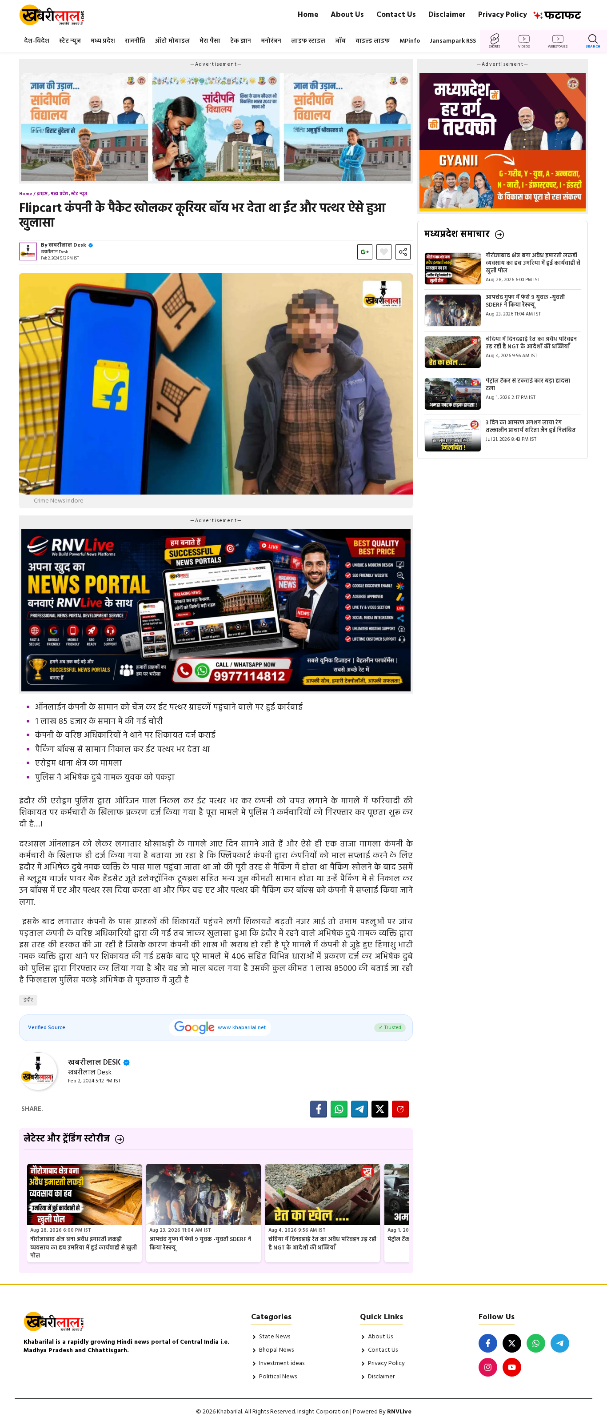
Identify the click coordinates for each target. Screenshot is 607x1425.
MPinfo (409, 41)
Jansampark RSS (453, 41)
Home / (27, 194)
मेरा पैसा (210, 41)
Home (308, 15)
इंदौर (28, 1000)
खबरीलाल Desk (67, 245)
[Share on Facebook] (318, 1109)
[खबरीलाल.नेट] (57, 15)
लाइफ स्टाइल (308, 41)
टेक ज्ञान (240, 41)
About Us (347, 15)
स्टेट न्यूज (70, 41)
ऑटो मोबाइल (172, 41)
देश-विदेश (36, 41)
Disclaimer (447, 15)
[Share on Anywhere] (400, 1109)
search (593, 46)
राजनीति (135, 41)
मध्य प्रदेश (103, 41)
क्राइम (42, 194)
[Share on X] (379, 1109)
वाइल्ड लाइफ (372, 41)
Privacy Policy (502, 15)
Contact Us (396, 15)
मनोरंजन (271, 41)
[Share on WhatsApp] (339, 1109)
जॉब (340, 41)
